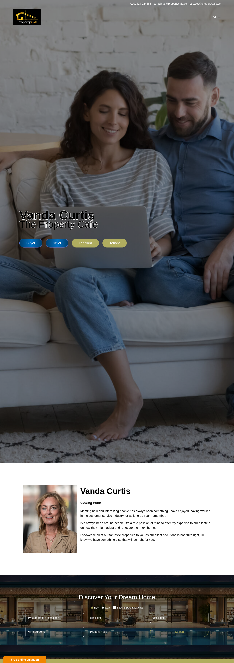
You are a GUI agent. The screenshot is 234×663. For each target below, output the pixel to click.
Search (179, 631)
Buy (96, 607)
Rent (107, 607)
